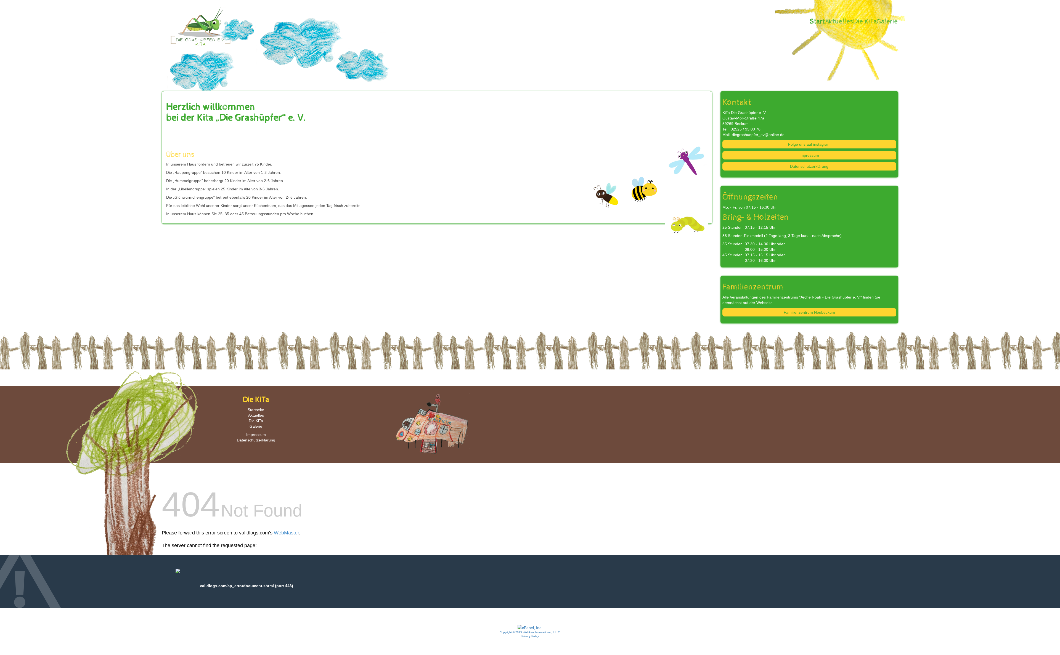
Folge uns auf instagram (809, 144)
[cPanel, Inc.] (530, 627)
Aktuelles (839, 21)
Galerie (887, 21)
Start (817, 21)
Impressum (809, 155)
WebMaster (286, 533)
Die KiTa (865, 21)
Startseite (256, 410)
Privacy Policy (530, 636)
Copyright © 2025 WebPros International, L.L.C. (530, 632)
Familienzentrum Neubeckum (809, 312)
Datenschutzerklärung (809, 166)
